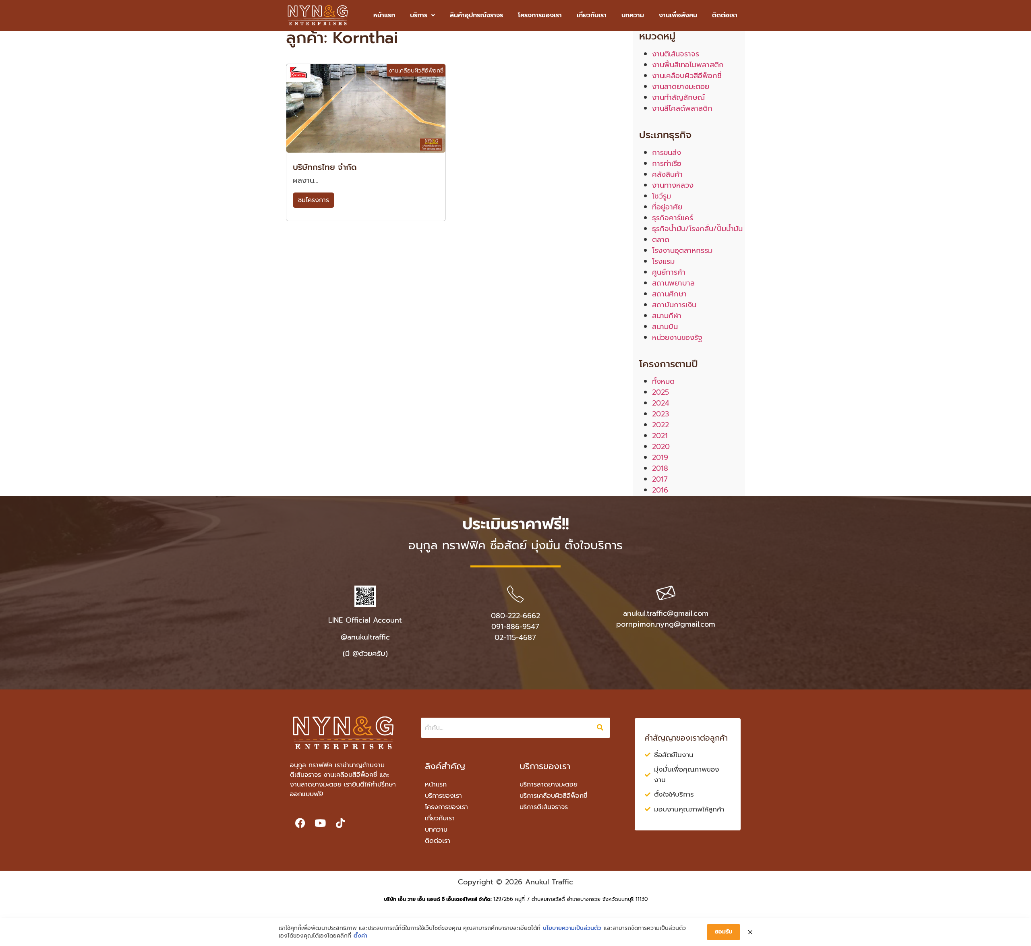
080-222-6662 (515, 615)
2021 (660, 435)
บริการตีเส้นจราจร (544, 807)
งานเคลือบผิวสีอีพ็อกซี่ (687, 75)
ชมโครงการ (313, 200)
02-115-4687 (515, 637)
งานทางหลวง (673, 185)
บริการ (418, 15)
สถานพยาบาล (673, 283)
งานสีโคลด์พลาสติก (682, 108)
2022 (660, 425)
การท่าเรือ (666, 163)
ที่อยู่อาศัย (667, 207)
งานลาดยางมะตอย (680, 86)
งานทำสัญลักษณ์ (678, 97)
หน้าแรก (384, 15)
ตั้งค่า (360, 936)
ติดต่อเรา (724, 15)
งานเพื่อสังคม (678, 15)
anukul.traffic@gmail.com (665, 613)
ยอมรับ (723, 931)
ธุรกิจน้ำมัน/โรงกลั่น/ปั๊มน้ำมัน (697, 228)
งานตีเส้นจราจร (675, 54)
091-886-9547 (515, 626)
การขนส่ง (666, 152)
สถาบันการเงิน (674, 305)
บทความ (632, 15)
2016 (660, 490)
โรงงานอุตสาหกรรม (682, 250)
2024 (660, 403)
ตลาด (660, 239)
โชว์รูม (661, 196)
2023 (660, 414)
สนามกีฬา (666, 315)
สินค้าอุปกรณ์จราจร (476, 15)
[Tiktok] (340, 823)
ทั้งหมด (663, 381)
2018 (660, 468)
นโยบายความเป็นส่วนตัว (572, 928)
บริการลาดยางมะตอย (549, 784)
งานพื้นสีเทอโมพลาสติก (688, 64)
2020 (661, 446)
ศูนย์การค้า (668, 272)
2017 (660, 479)
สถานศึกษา (669, 294)
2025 (660, 392)
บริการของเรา (443, 796)
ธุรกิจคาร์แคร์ (672, 218)
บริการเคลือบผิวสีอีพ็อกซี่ (553, 796)
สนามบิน (665, 326)
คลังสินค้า (667, 174)
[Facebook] (300, 823)
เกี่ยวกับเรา (592, 15)
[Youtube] (320, 823)
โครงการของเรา (540, 15)
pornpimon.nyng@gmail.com (665, 624)
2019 (660, 457)
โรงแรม (663, 261)
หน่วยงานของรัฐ (677, 337)
